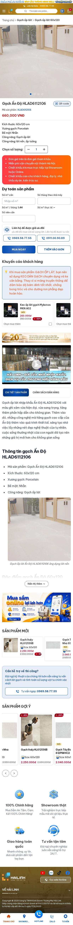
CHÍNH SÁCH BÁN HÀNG (46, 392)
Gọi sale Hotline (57, 879)
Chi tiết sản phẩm (16, 392)
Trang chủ (8, 20)
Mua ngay (19, 249)
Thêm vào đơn (54, 249)
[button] (36, 61)
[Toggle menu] (4, 11)
